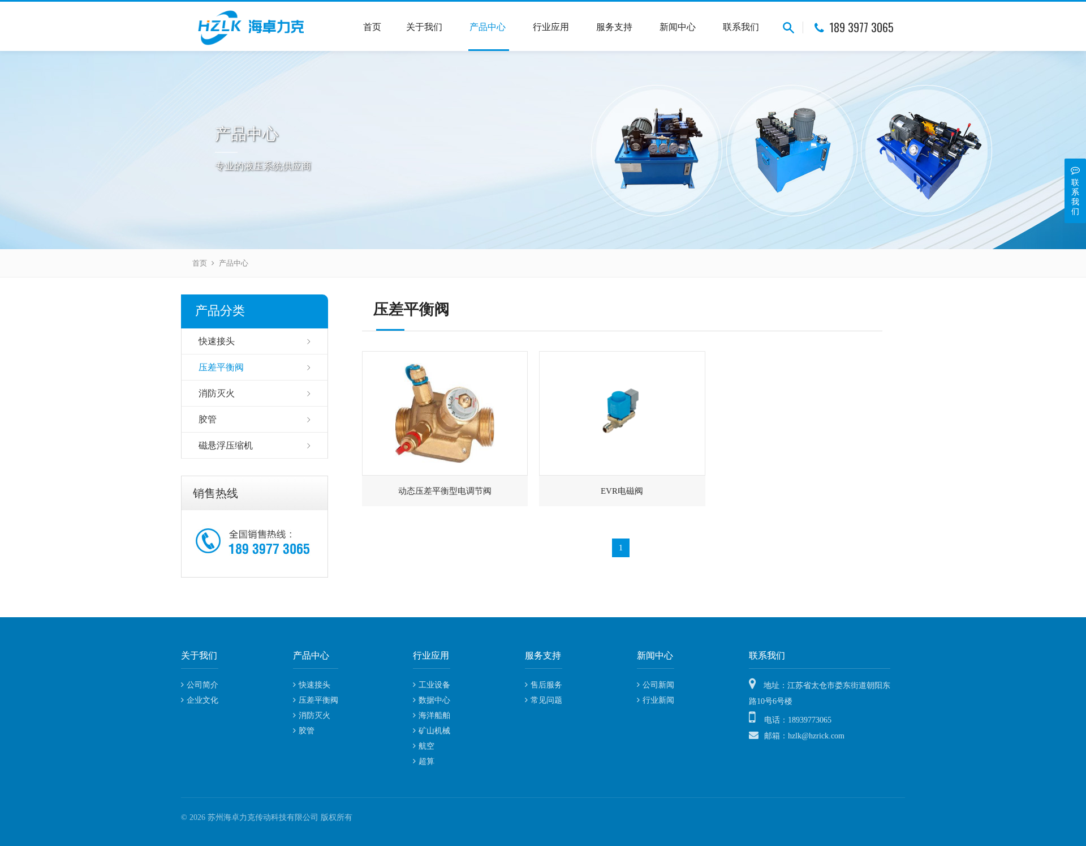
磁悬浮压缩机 (226, 445)
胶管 (208, 419)
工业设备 (434, 685)
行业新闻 (658, 700)
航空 (426, 746)
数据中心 (434, 700)
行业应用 (552, 27)
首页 (372, 27)
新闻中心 (679, 27)
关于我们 (425, 27)
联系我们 (741, 27)
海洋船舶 (434, 715)
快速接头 (217, 341)
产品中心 (488, 27)
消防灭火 (217, 393)
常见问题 (546, 700)
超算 (426, 761)
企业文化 (202, 700)
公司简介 (202, 685)
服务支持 (615, 27)
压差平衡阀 (221, 367)
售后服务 (546, 685)
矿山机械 (434, 731)
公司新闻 (658, 685)
